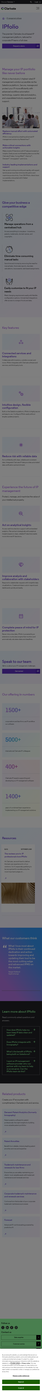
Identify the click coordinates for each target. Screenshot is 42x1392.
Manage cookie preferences (21, 1376)
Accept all (21, 1388)
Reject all (21, 1382)
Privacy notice (26, 1363)
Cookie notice (15, 1363)
